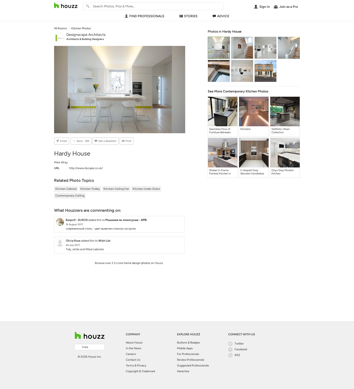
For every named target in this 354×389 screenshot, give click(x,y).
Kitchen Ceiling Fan (116, 189)
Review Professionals (190, 360)
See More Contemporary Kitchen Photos (238, 91)
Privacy (141, 365)
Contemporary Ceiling (69, 195)
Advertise (183, 371)
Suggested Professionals (193, 365)
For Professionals (188, 354)
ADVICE (223, 16)
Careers (131, 354)
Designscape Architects (86, 34)
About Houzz (134, 342)
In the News (133, 348)
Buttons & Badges (188, 342)
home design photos (137, 263)
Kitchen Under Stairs (146, 189)
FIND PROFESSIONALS (146, 16)
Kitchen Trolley (90, 189)
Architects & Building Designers (85, 39)
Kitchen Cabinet (66, 189)
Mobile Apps (185, 348)
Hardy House (232, 31)
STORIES (190, 16)
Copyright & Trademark (140, 371)
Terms (130, 365)
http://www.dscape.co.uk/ (86, 168)
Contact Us (133, 360)
